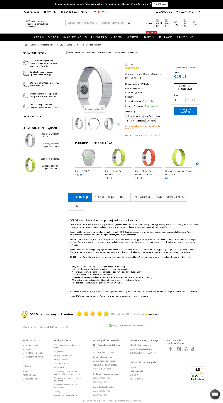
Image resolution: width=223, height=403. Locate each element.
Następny (118, 124)
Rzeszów (104, 365)
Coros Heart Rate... (51, 158)
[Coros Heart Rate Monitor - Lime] (118, 157)
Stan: (127, 92)
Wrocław (107, 369)
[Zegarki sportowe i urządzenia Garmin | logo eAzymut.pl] (44, 24)
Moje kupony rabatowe (33, 357)
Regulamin (58, 352)
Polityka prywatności (63, 355)
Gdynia (96, 361)
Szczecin (113, 365)
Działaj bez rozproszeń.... (141, 349)
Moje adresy (28, 349)
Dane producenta (170, 197)
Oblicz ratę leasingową (185, 88)
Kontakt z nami (29, 375)
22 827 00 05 (32, 11)
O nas (25, 371)
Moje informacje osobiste (34, 353)
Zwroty (57, 391)
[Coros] (129, 64)
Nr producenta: (132, 84)
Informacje (80, 197)
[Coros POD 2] (88, 157)
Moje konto (29, 340)
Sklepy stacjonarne (31, 379)
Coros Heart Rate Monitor (50, 135)
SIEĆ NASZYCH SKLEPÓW (77, 11)
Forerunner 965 (136, 371)
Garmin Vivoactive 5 (141, 296)
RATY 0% (102, 11)
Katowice (104, 361)
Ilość (176, 95)
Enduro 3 (134, 375)
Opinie (76, 206)
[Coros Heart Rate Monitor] (79, 123)
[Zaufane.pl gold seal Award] (24, 314)
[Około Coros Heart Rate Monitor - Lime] (30, 165)
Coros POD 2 (82, 170)
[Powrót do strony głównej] (26, 45)
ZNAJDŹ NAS (160, 4)
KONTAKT (52, 11)
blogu (155, 340)
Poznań (96, 365)
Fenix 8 (133, 367)
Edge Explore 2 (136, 379)
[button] (53, 37)
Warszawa (97, 369)
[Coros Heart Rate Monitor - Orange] (148, 157)
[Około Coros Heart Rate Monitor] (30, 140)
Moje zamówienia (30, 345)
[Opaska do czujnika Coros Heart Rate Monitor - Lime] (178, 157)
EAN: (127, 88)
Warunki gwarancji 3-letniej (66, 395)
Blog (123, 197)
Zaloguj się (165, 11)
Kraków (112, 361)
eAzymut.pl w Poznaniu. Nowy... (143, 353)
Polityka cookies (61, 359)
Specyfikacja (104, 197)
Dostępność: (131, 97)
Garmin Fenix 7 (125, 296)
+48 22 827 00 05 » (106, 352)
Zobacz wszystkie (32, 116)
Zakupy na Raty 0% (62, 363)
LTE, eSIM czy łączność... (141, 345)
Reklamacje (59, 367)
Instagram (142, 197)
